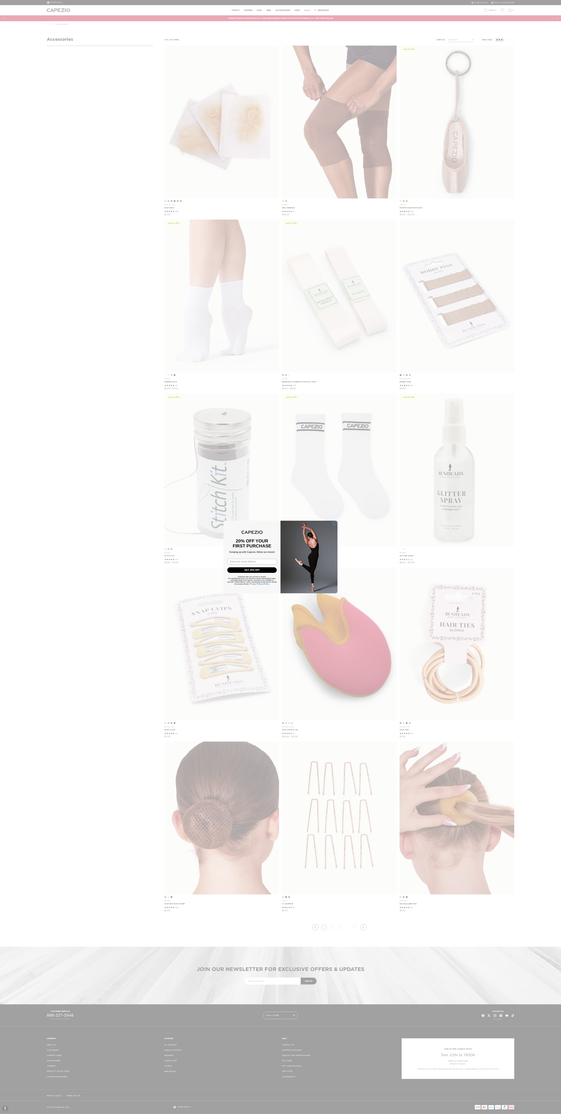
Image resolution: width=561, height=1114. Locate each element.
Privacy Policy (256, 584)
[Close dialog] (334, 523)
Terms (266, 584)
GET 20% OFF (252, 570)
